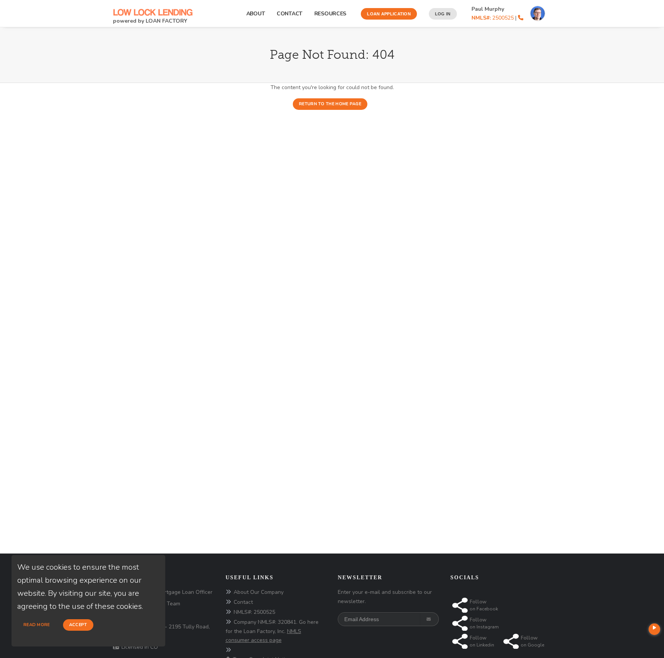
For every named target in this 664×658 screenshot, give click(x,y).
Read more (36, 625)
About (255, 13)
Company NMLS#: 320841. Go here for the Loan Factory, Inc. (272, 631)
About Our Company (259, 592)
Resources (331, 13)
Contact (289, 13)
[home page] (153, 8)
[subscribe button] (429, 619)
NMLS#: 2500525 (254, 612)
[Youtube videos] (654, 629)
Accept (78, 625)
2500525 (492, 18)
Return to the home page (330, 104)
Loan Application (389, 14)
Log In (443, 14)
